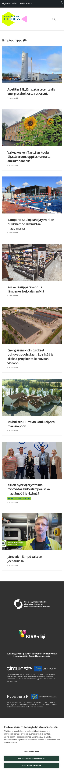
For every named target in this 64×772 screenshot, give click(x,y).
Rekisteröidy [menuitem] (26, 3)
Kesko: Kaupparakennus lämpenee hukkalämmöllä (25, 289)
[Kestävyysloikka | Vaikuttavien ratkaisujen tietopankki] (14, 19)
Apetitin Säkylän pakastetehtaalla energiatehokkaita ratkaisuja (31, 91)
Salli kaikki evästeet (31, 765)
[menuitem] (61, 3)
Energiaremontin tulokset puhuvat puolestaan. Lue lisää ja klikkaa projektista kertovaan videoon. (30, 356)
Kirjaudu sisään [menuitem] (9, 3)
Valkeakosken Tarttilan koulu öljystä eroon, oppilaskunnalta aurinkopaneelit (28, 156)
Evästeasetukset (31, 751)
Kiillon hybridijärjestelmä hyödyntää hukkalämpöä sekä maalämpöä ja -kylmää (28, 489)
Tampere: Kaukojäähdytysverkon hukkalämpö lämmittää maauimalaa (30, 224)
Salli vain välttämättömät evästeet (31, 758)
